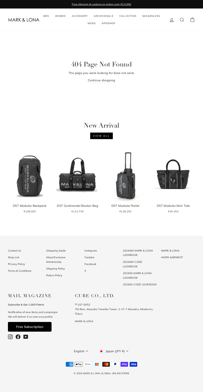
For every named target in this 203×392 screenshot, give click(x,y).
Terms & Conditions (20, 270)
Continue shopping (101, 80)
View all (101, 135)
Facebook (90, 264)
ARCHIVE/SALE (103, 15)
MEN (46, 15)
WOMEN (60, 15)
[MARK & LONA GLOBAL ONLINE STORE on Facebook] (18, 336)
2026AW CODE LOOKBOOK (132, 264)
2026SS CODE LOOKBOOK (140, 284)
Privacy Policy (16, 264)
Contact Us (14, 250)
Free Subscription (29, 327)
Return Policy (54, 275)
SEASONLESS (151, 15)
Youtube (89, 257)
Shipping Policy (55, 268)
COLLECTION (127, 15)
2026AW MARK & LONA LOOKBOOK (138, 253)
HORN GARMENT (172, 257)
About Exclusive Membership (56, 259)
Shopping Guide (56, 250)
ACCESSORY (80, 15)
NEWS (92, 23)
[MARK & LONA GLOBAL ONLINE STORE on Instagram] (10, 336)
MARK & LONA (170, 250)
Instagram (90, 250)
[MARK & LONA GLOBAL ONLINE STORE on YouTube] (25, 336)
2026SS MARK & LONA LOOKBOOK (137, 275)
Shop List (13, 257)
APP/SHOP (109, 23)
